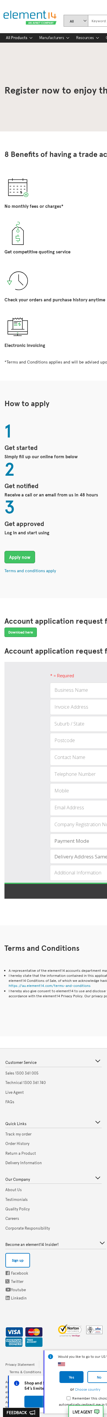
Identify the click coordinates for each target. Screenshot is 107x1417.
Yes (71, 1377)
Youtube (8, 1289)
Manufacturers (51, 37)
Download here (20, 632)
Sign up (17, 1260)
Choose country (87, 1389)
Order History (17, 1143)
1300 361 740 (25, 1082)
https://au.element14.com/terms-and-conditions (50, 985)
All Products (16, 37)
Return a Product (20, 1153)
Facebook (7, 1273)
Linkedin (7, 1297)
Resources (85, 37)
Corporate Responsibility (27, 1228)
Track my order (18, 1134)
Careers (12, 1218)
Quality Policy (17, 1209)
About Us (13, 1190)
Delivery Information (23, 1163)
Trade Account (32, 1341)
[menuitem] (16, 37)
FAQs (9, 1102)
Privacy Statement (20, 1364)
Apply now (19, 557)
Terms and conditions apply (30, 570)
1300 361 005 (22, 1073)
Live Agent (82, 1412)
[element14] (28, 18)
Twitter (8, 1281)
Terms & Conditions (25, 1371)
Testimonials (16, 1199)
